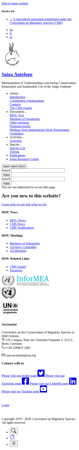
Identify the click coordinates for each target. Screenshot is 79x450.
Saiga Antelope (17, 74)
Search (6, 170)
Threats (14, 151)
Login (5, 405)
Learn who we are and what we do (24, 204)
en (11, 29)
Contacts (15, 104)
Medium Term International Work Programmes (39, 130)
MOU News (18, 220)
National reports (20, 126)
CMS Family (18, 266)
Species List (17, 148)
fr (11, 33)
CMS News (17, 224)
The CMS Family (21, 108)
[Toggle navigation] (14, 431)
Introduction (17, 97)
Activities (16, 141)
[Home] (12, 65)
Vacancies (16, 270)
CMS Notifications (22, 227)
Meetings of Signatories (25, 119)
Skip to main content (15, 3)
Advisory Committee (23, 247)
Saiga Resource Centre (24, 159)
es (11, 37)
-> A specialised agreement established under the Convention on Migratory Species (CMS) (41, 20)
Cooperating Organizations (27, 100)
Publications (17, 155)
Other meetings (19, 122)
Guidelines (16, 133)
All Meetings (18, 250)
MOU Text (17, 115)
